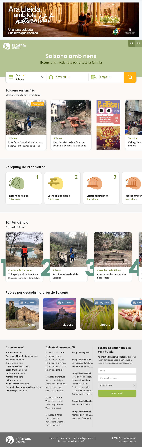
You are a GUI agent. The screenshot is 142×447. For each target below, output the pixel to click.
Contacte (65, 438)
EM (135, 441)
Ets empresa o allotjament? (71, 441)
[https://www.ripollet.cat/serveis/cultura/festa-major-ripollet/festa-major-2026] (108, 138)
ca (131, 43)
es (138, 43)
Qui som (53, 438)
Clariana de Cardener (20, 270)
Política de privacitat (83, 438)
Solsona (12, 138)
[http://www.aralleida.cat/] (71, 19)
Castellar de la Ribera (109, 270)
